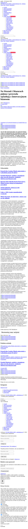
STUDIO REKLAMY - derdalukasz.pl (14, 395)
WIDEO (5, 15)
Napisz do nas (4, 2)
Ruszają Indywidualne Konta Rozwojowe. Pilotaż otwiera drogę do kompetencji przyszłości (13, 183)
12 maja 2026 (4, 368)
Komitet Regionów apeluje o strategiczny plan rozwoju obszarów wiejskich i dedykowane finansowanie (13, 177)
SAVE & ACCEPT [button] (5, 523)
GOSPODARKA (7, 12)
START (5, 7)
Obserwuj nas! (4, 387)
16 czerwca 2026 (4, 355)
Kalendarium (9, 29)
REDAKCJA (6, 102)
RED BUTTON (7, 30)
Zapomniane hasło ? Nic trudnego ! (9, 446)
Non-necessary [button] (4, 513)
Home (2, 87)
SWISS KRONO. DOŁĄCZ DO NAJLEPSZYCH (10, 188)
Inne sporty (8, 25)
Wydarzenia (9, 17)
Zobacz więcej (4, 369)
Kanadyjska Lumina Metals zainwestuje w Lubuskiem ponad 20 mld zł (13, 171)
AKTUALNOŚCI (7, 8)
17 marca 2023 (4, 104)
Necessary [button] (3, 503)
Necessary (4, 504)
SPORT (5, 11)
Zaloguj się (17, 459)
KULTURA (6, 14)
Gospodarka (6, 87)
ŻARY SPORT (9, 16)
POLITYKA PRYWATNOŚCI (10, 390)
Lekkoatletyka (9, 23)
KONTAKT (6, 33)
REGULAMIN (6, 391)
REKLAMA (6, 32)
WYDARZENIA (7, 10)
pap (9, 335)
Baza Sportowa (9, 26)
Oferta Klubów (9, 28)
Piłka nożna (9, 19)
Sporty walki (9, 21)
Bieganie (8, 24)
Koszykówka (9, 20)
